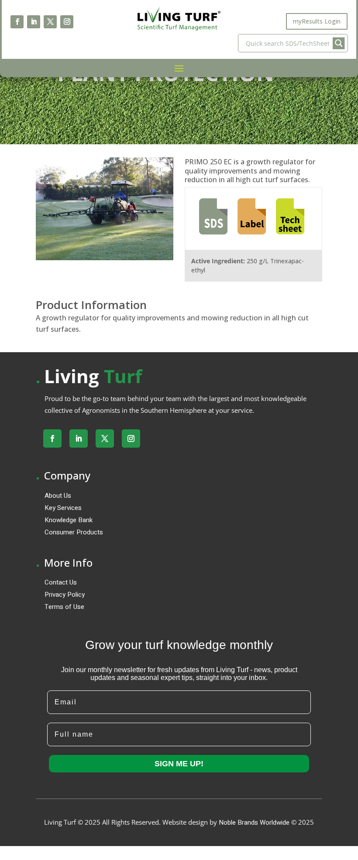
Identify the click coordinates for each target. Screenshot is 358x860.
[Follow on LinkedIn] (33, 21)
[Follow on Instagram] (66, 21)
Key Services (63, 508)
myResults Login (317, 21)
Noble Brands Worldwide (254, 822)
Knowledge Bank (69, 520)
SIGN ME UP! (179, 763)
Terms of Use (64, 607)
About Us (58, 495)
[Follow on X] (50, 21)
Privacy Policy (65, 594)
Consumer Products (74, 532)
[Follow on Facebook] (17, 21)
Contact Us (61, 582)
